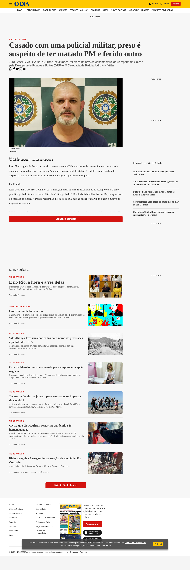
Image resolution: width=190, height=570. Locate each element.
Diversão (63, 10)
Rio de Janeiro (49, 10)
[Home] (21, 5)
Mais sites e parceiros (162, 10)
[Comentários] (24, 70)
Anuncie (83, 552)
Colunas (84, 10)
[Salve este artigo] (20, 70)
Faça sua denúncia (44, 526)
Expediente (59, 552)
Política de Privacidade (41, 532)
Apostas (145, 10)
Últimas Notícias (32, 10)
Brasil (106, 10)
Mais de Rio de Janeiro (65, 485)
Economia (95, 10)
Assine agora (92, 524)
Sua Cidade (133, 10)
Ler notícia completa (66, 219)
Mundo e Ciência (118, 10)
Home (19, 10)
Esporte (74, 10)
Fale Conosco (72, 552)
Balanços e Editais (44, 522)
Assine (176, 4)
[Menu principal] (10, 4)
